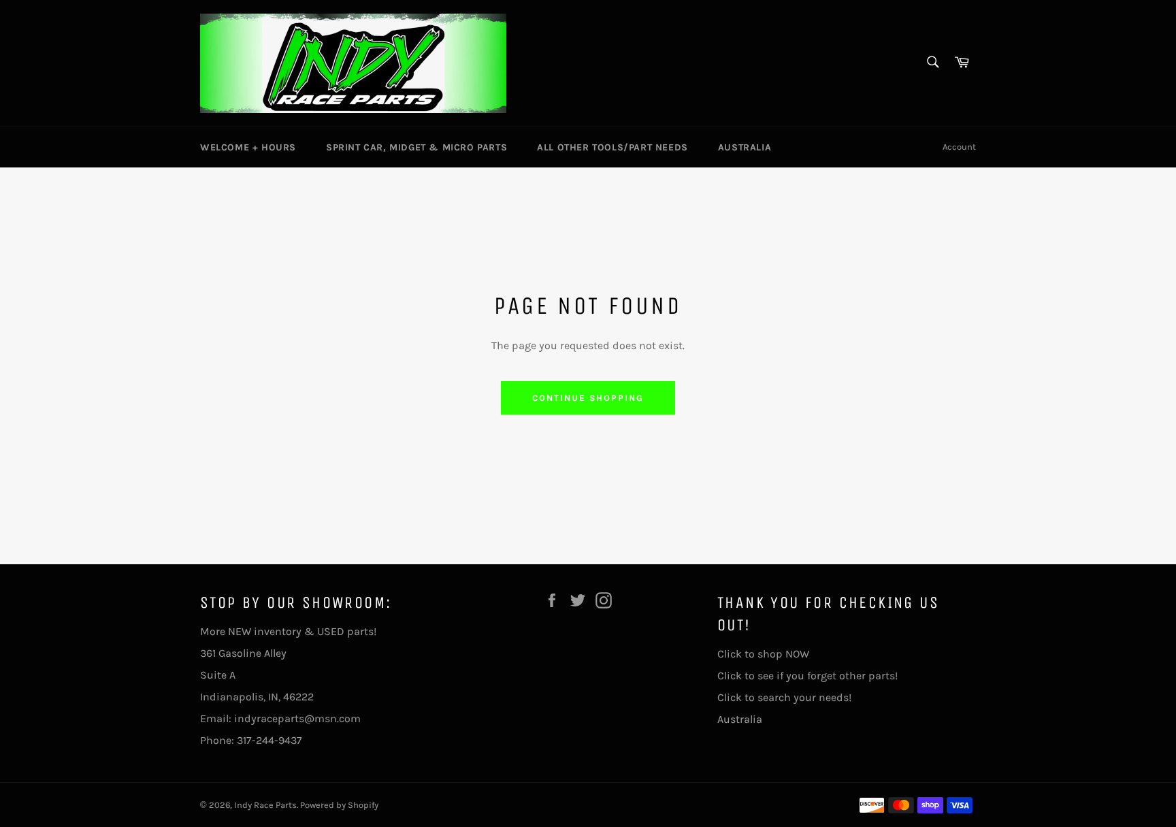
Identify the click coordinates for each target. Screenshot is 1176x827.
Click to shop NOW (763, 653)
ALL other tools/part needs (612, 147)
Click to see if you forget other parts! (807, 675)
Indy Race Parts (265, 805)
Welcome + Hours (248, 147)
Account (959, 147)
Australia (744, 147)
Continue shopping (587, 398)
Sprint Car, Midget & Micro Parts (416, 147)
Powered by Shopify (339, 805)
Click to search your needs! (784, 697)
